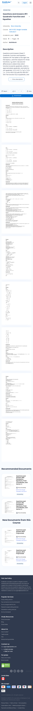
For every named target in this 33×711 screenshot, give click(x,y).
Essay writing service (6, 599)
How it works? (4, 632)
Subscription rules (6, 705)
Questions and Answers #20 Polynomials (21, 531)
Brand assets (5, 660)
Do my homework (6, 612)
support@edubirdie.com (21, 590)
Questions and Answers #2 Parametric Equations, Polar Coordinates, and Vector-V (22, 505)
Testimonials (4, 634)
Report (5, 91)
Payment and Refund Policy (8, 708)
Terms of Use (13, 703)
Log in (25, 3)
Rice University (16, 26)
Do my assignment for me (8, 604)
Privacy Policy (5, 703)
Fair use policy (22, 703)
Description (8, 49)
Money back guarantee (7, 639)
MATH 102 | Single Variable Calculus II (18, 31)
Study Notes (4, 624)
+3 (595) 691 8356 (8, 649)
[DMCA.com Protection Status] (16, 665)
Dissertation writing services (8, 609)
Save (30, 91)
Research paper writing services (9, 607)
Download (17, 95)
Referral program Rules (19, 705)
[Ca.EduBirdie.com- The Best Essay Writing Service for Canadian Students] (3, 680)
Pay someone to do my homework (10, 602)
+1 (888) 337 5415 (8, 651)
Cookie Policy (21, 708)
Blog (2, 622)
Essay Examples (5, 619)
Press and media (5, 657)
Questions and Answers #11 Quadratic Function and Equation (15, 17)
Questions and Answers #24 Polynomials (21, 551)
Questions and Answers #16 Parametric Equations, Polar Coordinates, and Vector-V (22, 480)
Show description (17, 79)
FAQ (2, 637)
